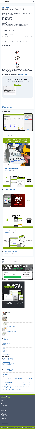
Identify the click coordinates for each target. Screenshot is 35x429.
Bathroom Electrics (11, 379)
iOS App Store (4, 413)
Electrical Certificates (6, 340)
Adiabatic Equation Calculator (8, 359)
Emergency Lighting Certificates (11, 321)
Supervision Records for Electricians (11, 230)
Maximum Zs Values (17, 386)
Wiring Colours (8, 389)
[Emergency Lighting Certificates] (4, 324)
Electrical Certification (28, 382)
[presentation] (18, 122)
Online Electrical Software (7, 368)
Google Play (4, 414)
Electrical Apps (5, 339)
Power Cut (28, 386)
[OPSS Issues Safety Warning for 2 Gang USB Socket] (4, 314)
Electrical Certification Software (8, 369)
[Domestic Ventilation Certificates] (4, 333)
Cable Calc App (26, 379)
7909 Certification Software (8, 358)
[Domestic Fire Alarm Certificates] (4, 328)
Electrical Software (6, 343)
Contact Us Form (5, 423)
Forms (24, 384)
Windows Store (4, 415)
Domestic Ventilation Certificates (11, 331)
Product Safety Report (23, 74)
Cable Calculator (6, 360)
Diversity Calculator (6, 362)
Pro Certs (4, 349)
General (4, 344)
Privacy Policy (4, 406)
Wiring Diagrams (14, 389)
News (3, 7)
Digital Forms (8, 382)
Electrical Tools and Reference (8, 363)
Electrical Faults (9, 384)
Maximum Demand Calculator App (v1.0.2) (12, 133)
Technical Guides (6, 351)
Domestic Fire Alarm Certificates (11, 326)
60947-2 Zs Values (10, 378)
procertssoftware (7, 135)
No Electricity (25, 386)
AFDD (14, 378)
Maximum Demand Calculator (11, 386)
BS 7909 (4, 338)
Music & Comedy (6, 346)
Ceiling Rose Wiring (5, 104)
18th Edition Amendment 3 (5, 378)
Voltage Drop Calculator (7, 371)
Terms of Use (4, 405)
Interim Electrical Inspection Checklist (9, 365)
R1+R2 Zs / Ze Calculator (7, 370)
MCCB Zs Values (22, 386)
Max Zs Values (5, 374)
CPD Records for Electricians (10, 189)
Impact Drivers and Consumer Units (11, 168)
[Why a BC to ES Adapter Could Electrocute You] (4, 319)
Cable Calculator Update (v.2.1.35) (11, 251)
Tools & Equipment (6, 354)
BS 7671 (4, 337)
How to (4, 345)
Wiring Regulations (20, 389)
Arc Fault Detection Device (25, 378)
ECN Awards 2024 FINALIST (7, 107)
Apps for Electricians (18, 378)
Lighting (6, 386)
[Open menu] (33, 1)
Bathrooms (17, 379)
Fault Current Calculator (7, 364)
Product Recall (5, 99)
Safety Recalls (7, 7)
